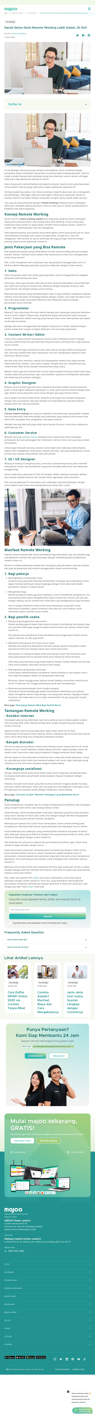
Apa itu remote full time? (18, 947)
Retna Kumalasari (19, 33)
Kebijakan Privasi (78, 1369)
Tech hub (8, 1235)
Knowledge (10, 22)
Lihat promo (20, 1152)
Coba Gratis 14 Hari (22, 1141)
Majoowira (9, 1304)
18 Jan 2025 (12, 986)
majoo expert (10, 1312)
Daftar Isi (14, 104)
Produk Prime (10, 1280)
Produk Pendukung (13, 1288)
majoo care (9, 1248)
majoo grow (10, 1296)
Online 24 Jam (85, 1411)
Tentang (8, 1344)
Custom (7, 1336)
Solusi (7, 1320)
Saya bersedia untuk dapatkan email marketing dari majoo (40, 923)
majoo (36, 877)
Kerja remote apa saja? (17, 940)
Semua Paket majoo (47, 2)
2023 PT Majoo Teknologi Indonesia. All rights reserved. (26, 1369)
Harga (7, 1328)
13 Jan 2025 (72, 986)
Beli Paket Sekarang (48, 1141)
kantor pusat (10, 1217)
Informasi (9, 1272)
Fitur (6, 1264)
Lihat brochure (78, 1152)
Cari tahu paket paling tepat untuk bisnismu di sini (46, 1046)
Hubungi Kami (59, 1056)
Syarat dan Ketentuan (62, 1369)
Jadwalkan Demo (35, 1056)
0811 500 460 (16, 1251)
